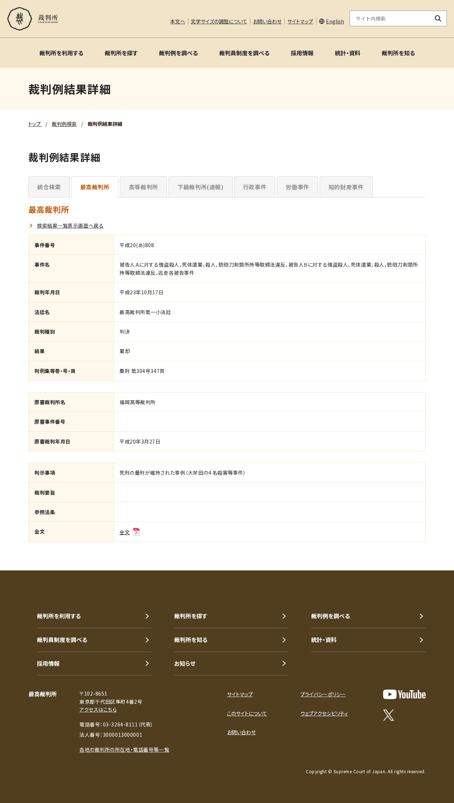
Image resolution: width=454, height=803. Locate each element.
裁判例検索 (64, 123)
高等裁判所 (143, 187)
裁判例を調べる (178, 53)
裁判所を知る (398, 53)
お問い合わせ (267, 21)
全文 (125, 532)
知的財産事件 (346, 187)
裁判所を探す (121, 53)
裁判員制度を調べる (244, 53)
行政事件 (255, 187)
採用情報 (302, 53)
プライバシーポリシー (323, 694)
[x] (388, 715)
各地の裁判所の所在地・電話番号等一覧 (124, 749)
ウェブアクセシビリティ (324, 713)
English (335, 21)
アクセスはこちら (98, 709)
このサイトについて (247, 713)
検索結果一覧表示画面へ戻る (70, 225)
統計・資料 (347, 53)
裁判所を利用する (61, 53)
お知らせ (184, 663)
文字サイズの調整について (219, 21)
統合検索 (49, 187)
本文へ (177, 21)
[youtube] (404, 694)
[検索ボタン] (438, 18)
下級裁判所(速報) (200, 187)
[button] (428, 545)
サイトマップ (300, 21)
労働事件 (297, 187)
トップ (35, 123)
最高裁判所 (95, 187)
